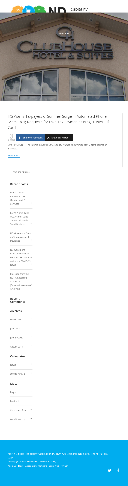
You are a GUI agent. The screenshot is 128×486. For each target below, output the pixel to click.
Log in (13, 392)
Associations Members (36, 465)
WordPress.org (17, 419)
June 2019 (15, 328)
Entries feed (16, 401)
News (13, 364)
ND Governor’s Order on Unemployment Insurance (21, 237)
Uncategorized (17, 373)
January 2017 (16, 337)
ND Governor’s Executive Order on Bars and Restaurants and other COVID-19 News (21, 257)
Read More (14, 155)
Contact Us (54, 465)
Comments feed (18, 410)
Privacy (64, 465)
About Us (12, 465)
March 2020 (16, 319)
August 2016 (16, 346)
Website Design (49, 461)
